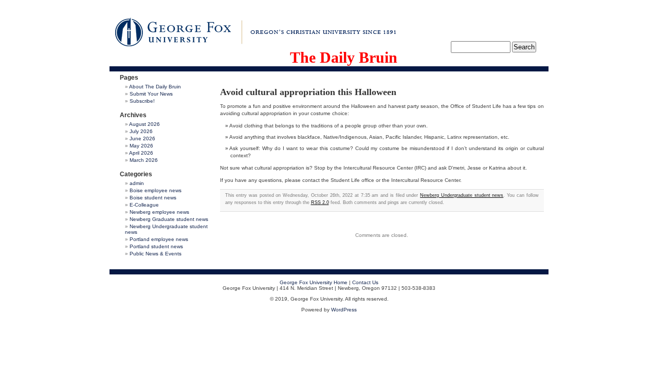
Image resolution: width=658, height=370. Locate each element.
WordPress (344, 309)
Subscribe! (142, 101)
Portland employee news (159, 239)
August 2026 (144, 124)
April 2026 (141, 153)
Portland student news (156, 246)
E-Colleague (144, 205)
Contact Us (365, 282)
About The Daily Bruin (155, 86)
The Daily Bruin (343, 57)
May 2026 (141, 146)
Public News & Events (155, 253)
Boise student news (153, 197)
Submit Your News (151, 94)
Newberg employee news (159, 212)
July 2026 (141, 131)
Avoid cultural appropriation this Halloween (308, 92)
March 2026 (144, 160)
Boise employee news (155, 190)
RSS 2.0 (320, 202)
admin (137, 183)
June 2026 (142, 138)
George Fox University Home (314, 282)
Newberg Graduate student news (169, 219)
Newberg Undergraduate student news (461, 195)
